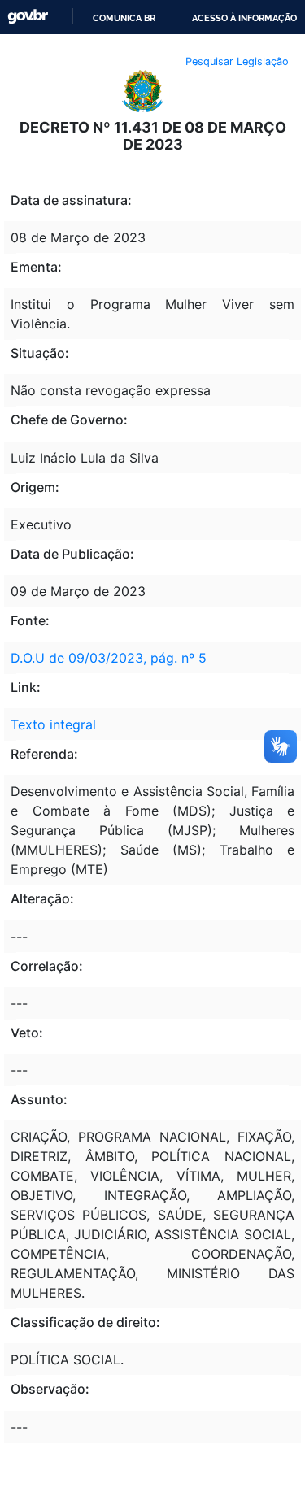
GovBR (27, 16)
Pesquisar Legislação (237, 61)
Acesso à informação (244, 18)
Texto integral (53, 724)
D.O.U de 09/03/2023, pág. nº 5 (109, 658)
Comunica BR (124, 18)
